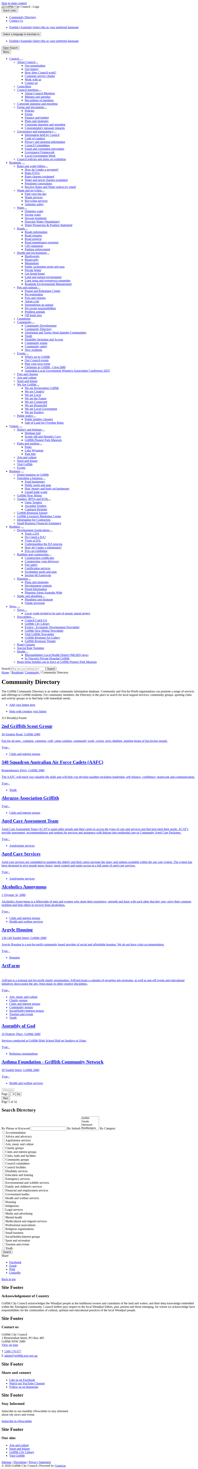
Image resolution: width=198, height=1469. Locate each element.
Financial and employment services (26, 1190)
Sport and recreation (17, 1240)
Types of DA (33, 540)
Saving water (33, 214)
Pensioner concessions (38, 183)
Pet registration (34, 294)
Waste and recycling (29, 190)
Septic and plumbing (29, 596)
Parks (28, 447)
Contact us (31, 83)
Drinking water (34, 211)
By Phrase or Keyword (16, 1128)
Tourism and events (17, 1244)
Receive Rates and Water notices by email (50, 187)
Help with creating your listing (27, 711)
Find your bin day (36, 193)
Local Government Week (40, 155)
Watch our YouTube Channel (27, 1383)
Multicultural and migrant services (26, 1221)
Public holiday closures (39, 419)
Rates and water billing (31, 166)
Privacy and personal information (45, 141)
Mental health (13, 1217)
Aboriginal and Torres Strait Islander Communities (55, 332)
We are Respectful (36, 405)
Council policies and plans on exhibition (41, 159)
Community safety (36, 346)
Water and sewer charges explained (46, 180)
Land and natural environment (43, 277)
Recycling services (36, 200)
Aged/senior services (18, 1140)
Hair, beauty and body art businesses (47, 488)
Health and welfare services (22, 1198)
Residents (15, 162)
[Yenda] (90, 1121)
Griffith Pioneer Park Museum (43, 440)
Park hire (30, 454)
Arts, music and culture (19, 1144)
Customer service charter (40, 76)
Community (24, 322)
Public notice (25, 415)
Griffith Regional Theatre (40, 641)
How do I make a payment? (42, 169)
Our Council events (37, 360)
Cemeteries (24, 318)
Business (14, 471)
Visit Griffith (24, 464)
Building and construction (33, 554)
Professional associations (20, 1225)
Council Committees (37, 145)
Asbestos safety (34, 204)
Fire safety (31, 564)
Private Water (33, 270)
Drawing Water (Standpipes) (42, 221)
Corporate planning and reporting (37, 103)
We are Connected (36, 402)
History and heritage (29, 429)
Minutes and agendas (37, 96)
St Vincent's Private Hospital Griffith (47, 658)
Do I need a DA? (35, 537)
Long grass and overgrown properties (47, 280)
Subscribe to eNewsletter (17, 1421)
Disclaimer (20, 1462)
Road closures (33, 235)
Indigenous (12, 1205)
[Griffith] (90, 1118)
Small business (14, 1232)
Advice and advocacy (18, 1136)
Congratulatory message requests (45, 128)
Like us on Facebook (22, 1380)
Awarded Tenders (35, 506)
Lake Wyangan (34, 450)
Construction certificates (39, 558)
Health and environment (31, 252)
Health (21, 651)
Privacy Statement (40, 1462)
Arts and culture (27, 377)
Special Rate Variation (30, 648)
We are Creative (34, 391)
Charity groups (14, 1148)
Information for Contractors (33, 519)
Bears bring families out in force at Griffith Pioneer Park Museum (57, 662)
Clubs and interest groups (20, 1152)
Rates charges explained (39, 176)
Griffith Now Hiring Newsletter (44, 630)
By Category (107, 1128)
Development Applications (33, 530)
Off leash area (33, 315)
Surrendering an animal (39, 304)
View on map (10, 1345)
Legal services (14, 1209)
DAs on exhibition (36, 551)
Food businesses (35, 481)
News (12, 606)
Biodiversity (32, 256)
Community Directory (38, 329)
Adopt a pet (32, 301)
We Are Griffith (26, 384)
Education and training (19, 1175)
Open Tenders (33, 502)
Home (5, 672)
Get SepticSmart (35, 273)
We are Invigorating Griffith (42, 388)
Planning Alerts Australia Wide (43, 592)
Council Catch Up (36, 620)
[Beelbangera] (90, 1128)
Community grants (36, 343)
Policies (29, 110)
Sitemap (6, 1462)
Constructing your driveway (42, 561)
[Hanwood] (90, 1125)
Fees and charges (35, 298)
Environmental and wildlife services (27, 1182)
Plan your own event (37, 363)
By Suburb (74, 1128)
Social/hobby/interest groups (22, 1236)
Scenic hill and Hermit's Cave (43, 436)
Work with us (33, 79)
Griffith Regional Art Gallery (42, 637)
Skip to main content (14, 3)
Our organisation (35, 65)
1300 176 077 (12, 1351)
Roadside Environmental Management (48, 284)
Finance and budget (37, 117)
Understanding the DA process (43, 544)
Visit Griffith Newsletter (39, 634)
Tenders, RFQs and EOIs (32, 499)
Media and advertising (18, 1213)
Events (21, 353)
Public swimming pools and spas (45, 266)
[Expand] (21, 59)
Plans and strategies (37, 121)
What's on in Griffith (37, 356)
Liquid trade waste (36, 492)
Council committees (17, 1163)
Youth (28, 336)
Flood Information (36, 589)
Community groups (17, 1159)
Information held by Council (42, 135)
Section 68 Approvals (38, 575)
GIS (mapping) (34, 245)
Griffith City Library (37, 623)
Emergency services (17, 1178)
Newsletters (24, 616)
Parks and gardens (28, 443)
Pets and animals (27, 287)
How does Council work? (40, 72)
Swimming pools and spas (41, 571)
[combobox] (21, 34)
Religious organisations (19, 1229)
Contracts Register (36, 509)
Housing (10, 1202)
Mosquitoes (32, 263)
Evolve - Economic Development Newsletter (52, 627)
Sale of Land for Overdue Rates (44, 422)
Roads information (36, 232)
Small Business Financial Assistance (39, 523)
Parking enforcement (37, 249)
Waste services (34, 197)
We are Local (33, 395)
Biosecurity (32, 259)
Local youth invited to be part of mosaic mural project (57, 613)
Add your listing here (22, 704)
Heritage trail (33, 433)
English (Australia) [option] (44, 41)
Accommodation (15, 1132)
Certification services (37, 568)
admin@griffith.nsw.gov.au (21, 1355)
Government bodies (17, 1194)
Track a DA (32, 533)
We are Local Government (41, 408)
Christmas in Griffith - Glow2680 (45, 367)
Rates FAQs (32, 173)
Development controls (38, 585)
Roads (21, 228)
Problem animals (35, 311)
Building (14, 526)
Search (6, 668)
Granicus (60, 1465)
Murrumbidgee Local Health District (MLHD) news (56, 655)
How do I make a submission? (43, 547)
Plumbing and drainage (39, 599)
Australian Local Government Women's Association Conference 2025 (67, 370)
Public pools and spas (38, 485)
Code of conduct (35, 138)
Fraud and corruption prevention (44, 148)
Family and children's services (23, 1186)
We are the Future (35, 398)
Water (20, 207)
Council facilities (15, 1167)
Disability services (16, 1171)
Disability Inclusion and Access (44, 339)
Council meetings (27, 89)
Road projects (33, 239)
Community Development (40, 325)
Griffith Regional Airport (32, 512)
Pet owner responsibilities (40, 308)
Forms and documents (30, 107)
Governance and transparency (35, 131)
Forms (28, 114)
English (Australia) (44, 27)
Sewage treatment (35, 218)
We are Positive (34, 412)
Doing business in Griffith (33, 474)
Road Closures (26, 644)
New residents (33, 350)
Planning (22, 578)
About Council (26, 62)
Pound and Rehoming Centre (42, 291)
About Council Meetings (40, 93)
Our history (32, 69)
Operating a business (29, 478)
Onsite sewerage (35, 603)
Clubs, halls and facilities (20, 1155)
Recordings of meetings (39, 100)
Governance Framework (40, 152)
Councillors (24, 86)
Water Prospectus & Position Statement (48, 225)
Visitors (14, 426)
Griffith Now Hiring (29, 495)
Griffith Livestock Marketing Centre (39, 516)
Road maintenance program (41, 242)
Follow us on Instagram (23, 1386)
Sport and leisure (27, 381)
